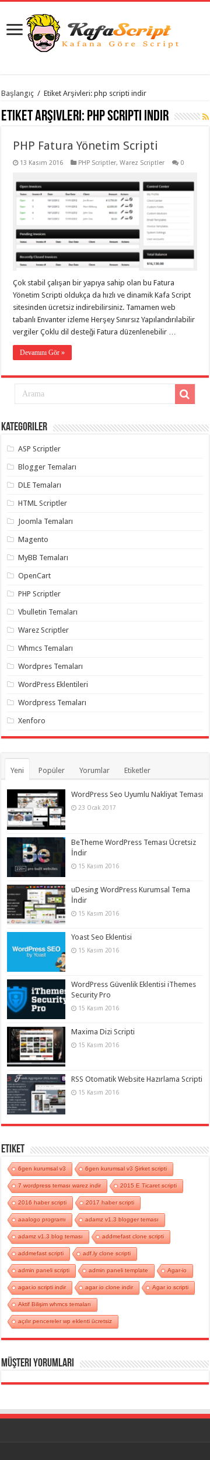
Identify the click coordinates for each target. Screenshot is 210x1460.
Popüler (51, 770)
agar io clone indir (109, 1287)
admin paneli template (118, 1270)
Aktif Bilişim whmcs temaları (54, 1304)
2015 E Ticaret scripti (148, 1185)
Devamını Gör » (42, 352)
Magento (33, 539)
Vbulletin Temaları (48, 612)
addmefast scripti (41, 1253)
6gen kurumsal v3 (42, 1168)
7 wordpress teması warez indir (59, 1185)
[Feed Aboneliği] (205, 117)
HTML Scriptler (42, 503)
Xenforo (32, 720)
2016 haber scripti (42, 1202)
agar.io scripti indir (42, 1287)
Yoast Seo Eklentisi (101, 937)
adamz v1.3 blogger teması (122, 1219)
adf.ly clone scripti (107, 1253)
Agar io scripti (170, 1287)
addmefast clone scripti (133, 1236)
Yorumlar (94, 770)
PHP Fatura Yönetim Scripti (85, 146)
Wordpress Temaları (52, 702)
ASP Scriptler (39, 448)
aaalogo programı (42, 1219)
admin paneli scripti (43, 1270)
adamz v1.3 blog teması (50, 1236)
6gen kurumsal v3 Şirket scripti (126, 1168)
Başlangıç (17, 93)
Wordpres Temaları (50, 666)
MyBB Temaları (43, 557)
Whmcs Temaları (45, 648)
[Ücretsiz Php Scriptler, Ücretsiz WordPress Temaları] (105, 32)
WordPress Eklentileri (53, 684)
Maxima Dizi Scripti (103, 1031)
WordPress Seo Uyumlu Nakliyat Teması (137, 794)
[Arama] (185, 394)
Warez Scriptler (142, 163)
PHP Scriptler (97, 163)
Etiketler (137, 770)
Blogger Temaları (47, 466)
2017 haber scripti (110, 1202)
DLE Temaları (39, 485)
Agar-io (177, 1270)
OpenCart (34, 575)
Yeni (17, 770)
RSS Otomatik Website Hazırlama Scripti (136, 1079)
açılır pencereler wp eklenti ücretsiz (65, 1321)
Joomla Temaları (45, 521)
